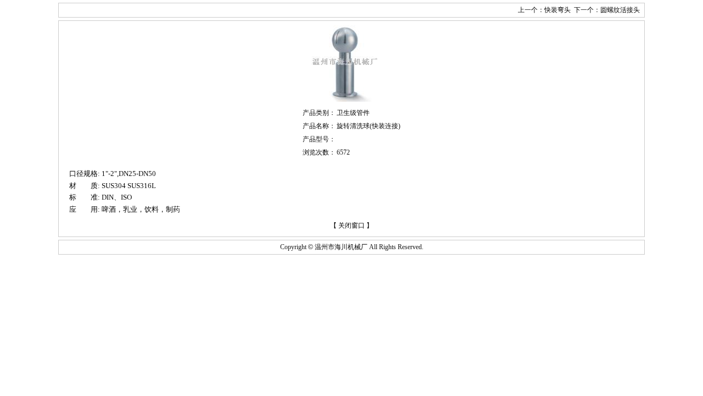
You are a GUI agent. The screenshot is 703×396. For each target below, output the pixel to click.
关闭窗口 (351, 225)
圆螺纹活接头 (620, 10)
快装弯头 (557, 10)
